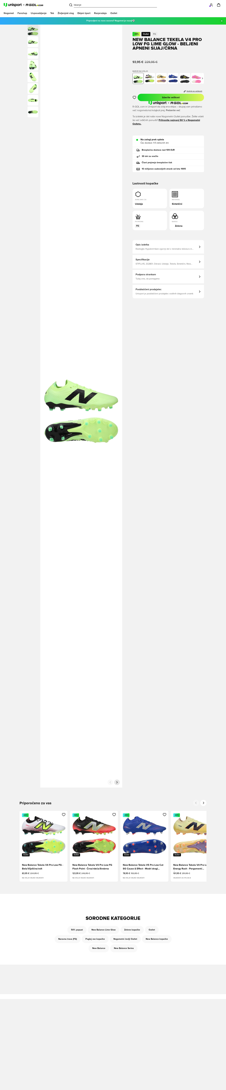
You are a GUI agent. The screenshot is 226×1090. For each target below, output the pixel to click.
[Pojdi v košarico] (218, 5)
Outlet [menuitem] (113, 13)
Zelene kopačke (132, 930)
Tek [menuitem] (52, 13)
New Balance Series (124, 948)
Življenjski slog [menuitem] (66, 13)
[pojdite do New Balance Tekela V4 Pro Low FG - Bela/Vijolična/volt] (149, 78)
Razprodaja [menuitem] (100, 13)
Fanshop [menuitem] (22, 13)
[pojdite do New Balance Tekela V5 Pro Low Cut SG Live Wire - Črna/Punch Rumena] (184, 78)
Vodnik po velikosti (194, 91)
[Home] (23, 5)
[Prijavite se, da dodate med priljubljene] (134, 97)
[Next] (203, 803)
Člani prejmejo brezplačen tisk (157, 163)
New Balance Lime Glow (103, 930)
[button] (32, 41)
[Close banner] (222, 21)
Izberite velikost (171, 97)
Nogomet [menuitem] (9, 13)
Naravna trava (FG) (67, 939)
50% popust (77, 930)
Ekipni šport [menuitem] (83, 13)
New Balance (98, 948)
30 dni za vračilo (150, 156)
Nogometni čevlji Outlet (125, 939)
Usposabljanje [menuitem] (39, 13)
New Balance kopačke (157, 939)
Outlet (152, 930)
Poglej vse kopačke (95, 939)
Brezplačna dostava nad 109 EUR (158, 150)
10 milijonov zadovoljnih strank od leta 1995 (164, 169)
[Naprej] (117, 782)
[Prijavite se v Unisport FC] (211, 5)
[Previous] (196, 803)
